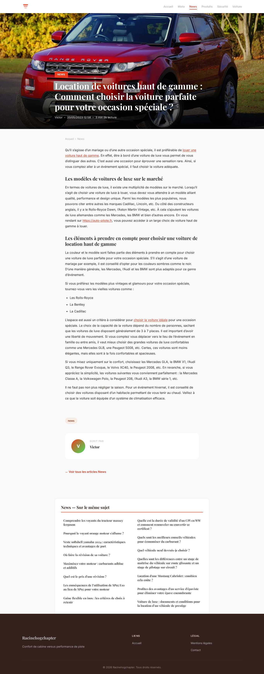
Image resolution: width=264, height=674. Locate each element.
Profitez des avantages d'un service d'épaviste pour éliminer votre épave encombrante (168, 591)
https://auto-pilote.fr (97, 220)
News (193, 6)
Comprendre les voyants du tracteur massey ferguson (93, 522)
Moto (181, 6)
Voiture (237, 6)
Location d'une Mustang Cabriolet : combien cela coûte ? (167, 578)
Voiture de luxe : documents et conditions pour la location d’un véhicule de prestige (168, 604)
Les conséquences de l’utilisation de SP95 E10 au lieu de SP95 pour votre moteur (94, 587)
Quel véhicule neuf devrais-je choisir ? (163, 550)
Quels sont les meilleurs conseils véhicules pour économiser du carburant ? (166, 539)
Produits (207, 6)
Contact (196, 650)
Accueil (168, 6)
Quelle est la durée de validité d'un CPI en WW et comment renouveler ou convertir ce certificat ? (169, 525)
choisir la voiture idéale (151, 320)
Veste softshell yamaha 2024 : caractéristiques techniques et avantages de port (94, 544)
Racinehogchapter (39, 637)
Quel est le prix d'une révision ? (84, 576)
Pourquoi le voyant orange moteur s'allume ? (93, 533)
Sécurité (222, 6)
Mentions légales (201, 643)
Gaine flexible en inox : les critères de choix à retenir (94, 600)
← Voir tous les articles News (85, 472)
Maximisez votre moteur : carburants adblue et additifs (93, 566)
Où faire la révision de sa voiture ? (86, 555)
